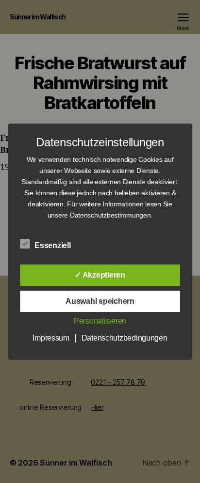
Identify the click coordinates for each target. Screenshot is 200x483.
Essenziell (53, 245)
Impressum (51, 338)
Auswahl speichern (100, 301)
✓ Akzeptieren (100, 275)
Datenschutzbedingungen (124, 338)
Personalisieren (100, 321)
